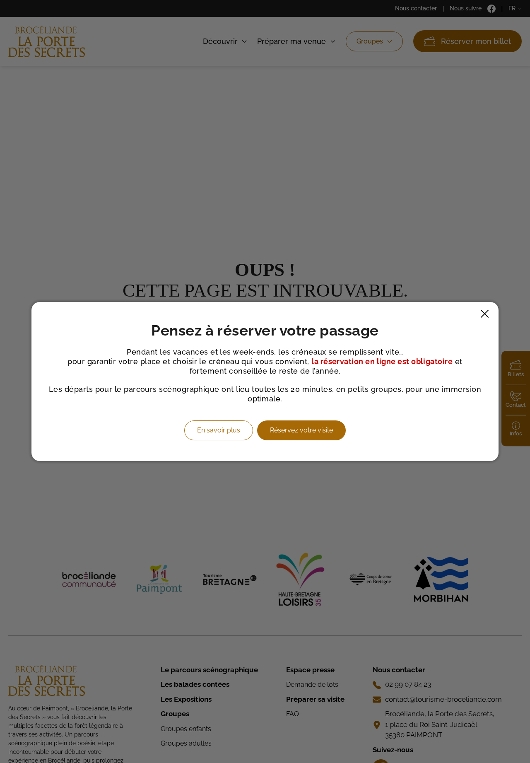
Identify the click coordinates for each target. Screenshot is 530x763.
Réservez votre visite (301, 430)
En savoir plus (218, 430)
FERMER (485, 314)
